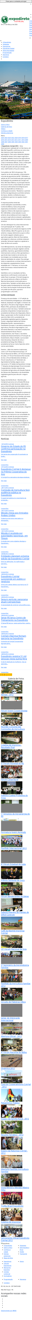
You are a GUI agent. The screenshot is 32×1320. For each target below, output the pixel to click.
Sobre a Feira (5, 125)
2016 (2, 140)
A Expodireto (7, 42)
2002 (23, 142)
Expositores (6, 46)
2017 (26, 138)
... (6, 674)
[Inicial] (15, 19)
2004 (16, 142)
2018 (23, 138)
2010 (23, 140)
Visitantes (6, 44)
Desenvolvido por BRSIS (8, 1311)
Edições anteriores (7, 133)
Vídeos (3, 129)
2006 (9, 142)
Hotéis (22, 1252)
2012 (16, 140)
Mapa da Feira (8, 1258)
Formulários (8, 1276)
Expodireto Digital (8, 48)
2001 (26, 142)
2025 (2, 138)
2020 (16, 138)
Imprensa (6, 55)
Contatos (6, 57)
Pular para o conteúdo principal (16, 1)
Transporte (23, 1254)
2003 (19, 142)
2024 (6, 138)
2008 (2, 142)
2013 (12, 140)
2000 (2, 144)
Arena (22, 1261)
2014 (9, 140)
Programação (7, 53)
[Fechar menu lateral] (0, 40)
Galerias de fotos (6, 127)
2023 (9, 138)
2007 (6, 142)
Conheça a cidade (6, 131)
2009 (26, 140)
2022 (12, 138)
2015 (6, 140)
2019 (19, 138)
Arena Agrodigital (8, 50)
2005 (12, 142)
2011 (19, 140)
